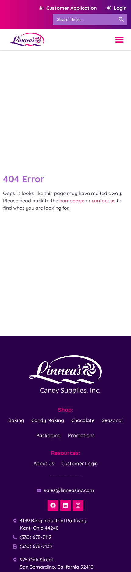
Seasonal (112, 420)
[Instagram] (78, 505)
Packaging (48, 435)
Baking (16, 420)
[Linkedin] (65, 505)
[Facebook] (53, 505)
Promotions (81, 435)
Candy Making (47, 420)
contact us (103, 200)
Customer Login (80, 463)
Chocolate (82, 420)
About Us (44, 463)
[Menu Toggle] (119, 39)
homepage (71, 200)
